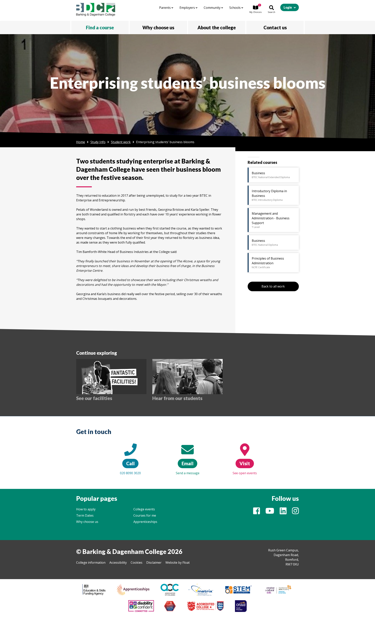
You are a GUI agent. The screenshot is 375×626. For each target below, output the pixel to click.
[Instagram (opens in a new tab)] (295, 512)
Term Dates (85, 515)
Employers (187, 7)
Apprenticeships (145, 522)
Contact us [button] (275, 27)
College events (144, 509)
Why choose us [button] (158, 27)
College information (90, 562)
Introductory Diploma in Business (269, 195)
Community (212, 7)
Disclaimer (154, 562)
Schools (235, 7)
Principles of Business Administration (268, 262)
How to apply (86, 509)
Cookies (136, 562)
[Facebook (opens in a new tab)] (256, 512)
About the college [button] (216, 27)
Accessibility (118, 562)
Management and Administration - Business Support (270, 220)
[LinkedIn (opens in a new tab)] (283, 512)
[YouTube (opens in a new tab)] (269, 512)
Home (80, 142)
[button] (255, 9)
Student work (121, 142)
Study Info (97, 142)
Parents (165, 7)
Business (271, 175)
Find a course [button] (100, 27)
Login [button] (288, 7)
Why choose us (87, 522)
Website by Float (177, 562)
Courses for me (144, 515)
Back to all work (273, 286)
